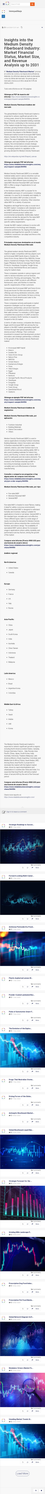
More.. (37, 867)
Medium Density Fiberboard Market (20, 72)
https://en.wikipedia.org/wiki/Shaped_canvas (20, 156)
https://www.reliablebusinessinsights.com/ (19, 797)
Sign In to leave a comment (16, 812)
